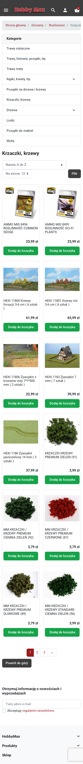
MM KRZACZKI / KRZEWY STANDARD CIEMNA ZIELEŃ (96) (60, 609)
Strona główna (16, 25)
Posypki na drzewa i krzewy (26, 89)
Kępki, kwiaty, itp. (19, 79)
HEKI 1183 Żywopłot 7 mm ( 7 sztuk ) (60, 379)
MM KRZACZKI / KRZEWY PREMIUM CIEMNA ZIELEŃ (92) (18, 533)
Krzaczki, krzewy (18, 100)
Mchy (10, 141)
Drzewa (12, 110)
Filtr (74, 174)
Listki (10, 120)
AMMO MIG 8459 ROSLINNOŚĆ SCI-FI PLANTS (59, 228)
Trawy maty (15, 69)
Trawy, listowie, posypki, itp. (26, 59)
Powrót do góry (17, 663)
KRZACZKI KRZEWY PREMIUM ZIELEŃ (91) (61, 455)
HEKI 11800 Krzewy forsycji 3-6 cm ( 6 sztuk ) (20, 304)
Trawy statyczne (18, 48)
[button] (53, 10)
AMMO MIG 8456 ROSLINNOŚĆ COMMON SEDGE (20, 228)
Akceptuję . (31, 711)
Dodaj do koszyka (21, 251)
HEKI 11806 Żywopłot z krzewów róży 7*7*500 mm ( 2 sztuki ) (19, 381)
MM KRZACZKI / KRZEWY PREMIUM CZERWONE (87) (58, 533)
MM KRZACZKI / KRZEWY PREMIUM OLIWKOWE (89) (17, 609)
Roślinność (57, 25)
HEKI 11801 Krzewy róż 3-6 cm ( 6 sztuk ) (61, 302)
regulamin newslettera (38, 711)
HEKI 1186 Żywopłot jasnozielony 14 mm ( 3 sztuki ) (19, 457)
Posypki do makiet (20, 131)
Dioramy (37, 25)
